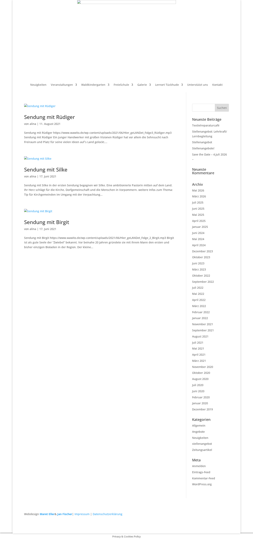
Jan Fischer (64, 514)
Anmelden (199, 466)
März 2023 (199, 269)
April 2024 (199, 245)
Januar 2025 (200, 227)
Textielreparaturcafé (205, 125)
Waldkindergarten (93, 85)
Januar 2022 (200, 318)
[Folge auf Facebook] (218, 515)
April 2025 (199, 221)
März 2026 (199, 196)
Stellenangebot (202, 142)
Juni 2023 (198, 263)
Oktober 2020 (201, 373)
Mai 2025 (198, 215)
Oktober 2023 (201, 257)
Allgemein (198, 425)
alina (33, 124)
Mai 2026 (198, 190)
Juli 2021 (197, 342)
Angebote (198, 432)
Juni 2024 (198, 233)
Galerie (142, 85)
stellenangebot (202, 444)
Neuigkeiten (38, 85)
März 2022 (199, 306)
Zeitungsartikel (202, 450)
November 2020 (202, 367)
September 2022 (203, 282)
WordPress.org (202, 484)
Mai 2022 (198, 294)
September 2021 (203, 330)
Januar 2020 (200, 403)
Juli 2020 (197, 385)
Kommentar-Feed (203, 478)
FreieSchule (121, 85)
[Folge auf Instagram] (226, 515)
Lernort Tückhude (167, 85)
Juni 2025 (198, 208)
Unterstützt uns (197, 85)
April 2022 (199, 300)
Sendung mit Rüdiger (49, 117)
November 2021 (202, 324)
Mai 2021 (198, 348)
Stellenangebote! (203, 148)
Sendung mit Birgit (46, 222)
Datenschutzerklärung (107, 514)
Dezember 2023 (202, 251)
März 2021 (199, 361)
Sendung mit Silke (45, 169)
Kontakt (217, 85)
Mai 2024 (198, 239)
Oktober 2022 (201, 275)
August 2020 (200, 379)
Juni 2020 (198, 391)
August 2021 (200, 336)
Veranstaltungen (62, 85)
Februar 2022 (201, 312)
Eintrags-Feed (201, 472)
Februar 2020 (201, 397)
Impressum (82, 514)
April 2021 (199, 354)
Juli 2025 (197, 202)
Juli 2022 (197, 287)
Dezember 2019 (202, 409)
